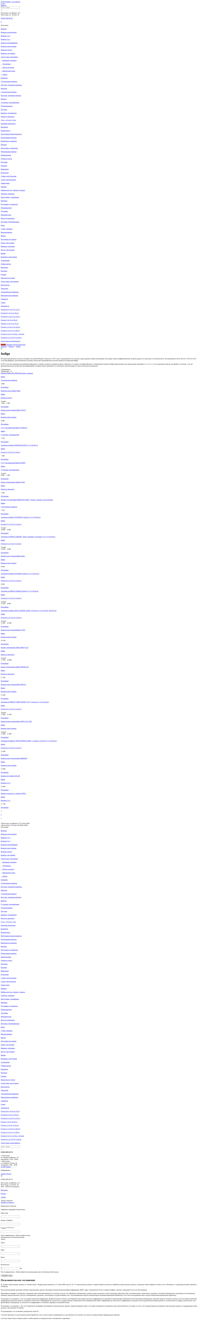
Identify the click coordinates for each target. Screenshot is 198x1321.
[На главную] (10, 2)
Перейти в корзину (7, 1202)
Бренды (11, 346)
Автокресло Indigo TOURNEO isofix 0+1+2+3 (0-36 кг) (20, 574)
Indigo (18, 346)
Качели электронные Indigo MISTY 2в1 (14, 647)
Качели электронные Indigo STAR (13, 482)
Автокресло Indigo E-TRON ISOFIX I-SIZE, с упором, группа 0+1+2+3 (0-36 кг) (29, 741)
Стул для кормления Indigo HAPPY (13, 463)
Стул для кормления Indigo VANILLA (14, 428)
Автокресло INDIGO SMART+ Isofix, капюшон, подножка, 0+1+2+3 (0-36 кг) (28, 537)
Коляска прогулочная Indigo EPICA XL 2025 (16, 721)
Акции (3, 1174)
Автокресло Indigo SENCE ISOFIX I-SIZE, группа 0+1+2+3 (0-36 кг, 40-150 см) (28, 610)
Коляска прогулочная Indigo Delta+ (13, 556)
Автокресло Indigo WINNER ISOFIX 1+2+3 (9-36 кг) (19, 445)
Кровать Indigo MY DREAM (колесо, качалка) (17, 373)
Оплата (8, 1174)
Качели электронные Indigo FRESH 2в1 (15, 667)
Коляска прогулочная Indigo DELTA (13, 684)
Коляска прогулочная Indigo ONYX (13, 410)
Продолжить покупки (8, 1206)
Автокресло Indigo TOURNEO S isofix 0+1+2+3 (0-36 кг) (21, 517)
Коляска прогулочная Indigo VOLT (13, 630)
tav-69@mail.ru (6, 1167)
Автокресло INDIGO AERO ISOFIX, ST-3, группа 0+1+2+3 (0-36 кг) (25, 702)
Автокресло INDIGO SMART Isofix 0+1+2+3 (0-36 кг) (20, 591)
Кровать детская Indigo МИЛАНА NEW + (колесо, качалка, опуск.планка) (27, 500)
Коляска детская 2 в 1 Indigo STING (13, 793)
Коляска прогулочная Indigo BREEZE (14, 758)
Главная (3, 346)
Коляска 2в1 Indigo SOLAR (10, 776)
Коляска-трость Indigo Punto (10, 391)
